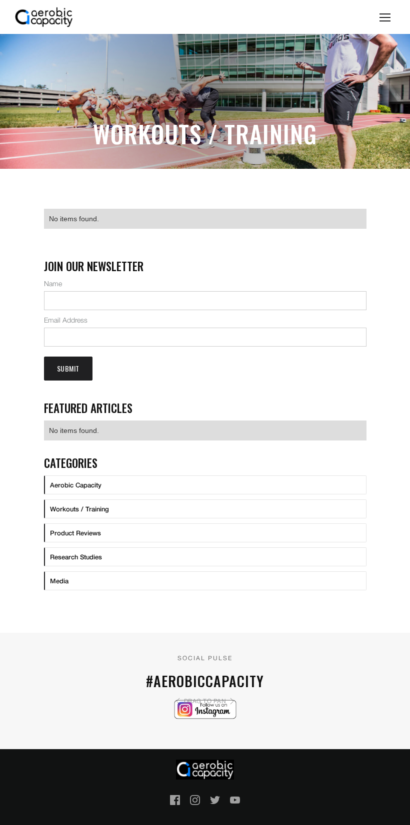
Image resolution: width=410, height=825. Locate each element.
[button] (385, 16)
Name (53, 283)
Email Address (66, 320)
